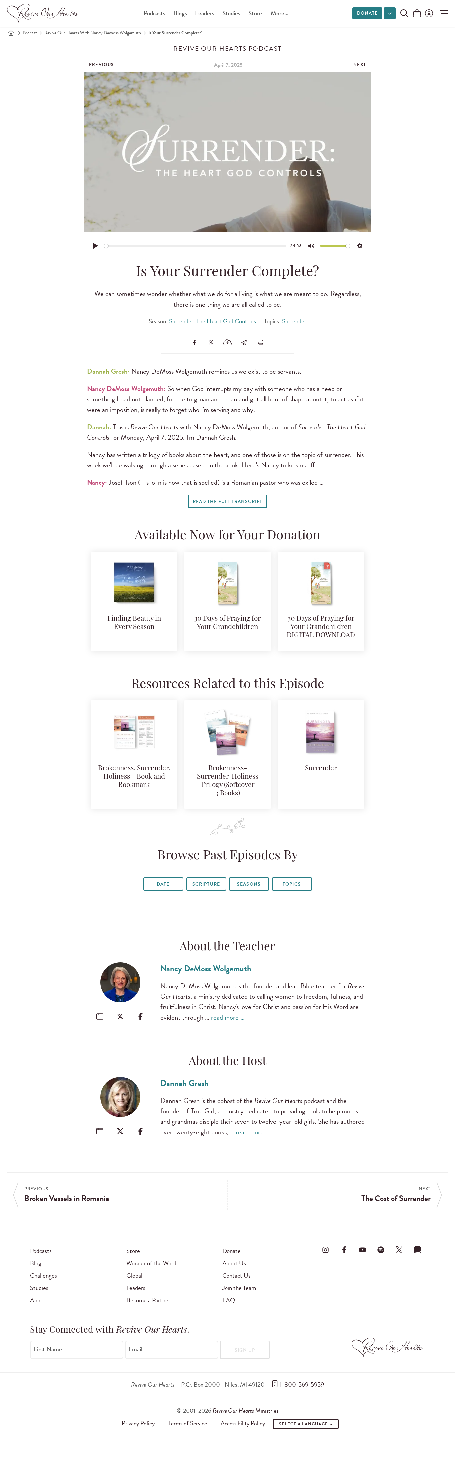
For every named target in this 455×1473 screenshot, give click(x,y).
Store (255, 13)
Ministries (245, 1410)
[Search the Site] (404, 13)
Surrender (294, 321)
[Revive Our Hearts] (43, 13)
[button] (442, 13)
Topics (292, 884)
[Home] (11, 33)
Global (134, 1275)
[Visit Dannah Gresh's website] (99, 1131)
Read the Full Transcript (227, 501)
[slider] (195, 246)
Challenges (43, 1275)
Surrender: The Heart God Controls (212, 321)
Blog (35, 1263)
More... (279, 13)
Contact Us (236, 1275)
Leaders (204, 13)
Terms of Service (187, 1423)
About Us (234, 1263)
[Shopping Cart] (417, 13)
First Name (47, 1349)
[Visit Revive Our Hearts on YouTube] (362, 1249)
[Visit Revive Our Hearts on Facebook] (344, 1249)
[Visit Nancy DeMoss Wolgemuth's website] (99, 1016)
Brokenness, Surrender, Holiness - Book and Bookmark (134, 777)
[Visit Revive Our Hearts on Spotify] (380, 1249)
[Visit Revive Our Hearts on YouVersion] (417, 1249)
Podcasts (154, 13)
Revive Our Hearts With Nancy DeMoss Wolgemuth (92, 32)
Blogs (180, 13)
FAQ (228, 1300)
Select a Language (304, 1424)
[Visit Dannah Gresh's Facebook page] (140, 1131)
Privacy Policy (138, 1423)
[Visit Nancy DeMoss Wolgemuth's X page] (120, 1016)
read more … (228, 1017)
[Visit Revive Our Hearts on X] (399, 1249)
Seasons (248, 884)
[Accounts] (428, 13)
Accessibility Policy (243, 1423)
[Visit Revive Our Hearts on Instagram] (325, 1249)
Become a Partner (148, 1300)
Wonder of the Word (151, 1263)
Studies (231, 13)
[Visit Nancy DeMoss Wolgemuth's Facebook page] (140, 1016)
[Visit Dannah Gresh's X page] (120, 1131)
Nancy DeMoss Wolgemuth (205, 968)
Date (163, 884)
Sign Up (245, 1350)
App (35, 1300)
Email (135, 1349)
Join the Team (239, 1288)
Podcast (30, 32)
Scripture (206, 884)
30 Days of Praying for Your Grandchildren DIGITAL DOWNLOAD (321, 627)
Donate (367, 13)
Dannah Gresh (184, 1083)
